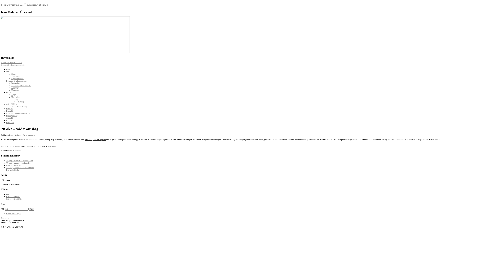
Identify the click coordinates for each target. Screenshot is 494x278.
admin (32, 135)
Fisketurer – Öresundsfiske (24, 5)
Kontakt (9, 111)
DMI (8, 194)
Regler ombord (17, 78)
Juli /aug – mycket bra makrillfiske (20, 168)
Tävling (14, 99)
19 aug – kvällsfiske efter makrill (19, 161)
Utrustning (15, 97)
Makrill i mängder (13, 165)
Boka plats (15, 83)
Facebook (10, 122)
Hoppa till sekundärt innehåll (12, 65)
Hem (8, 69)
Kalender (15, 90)
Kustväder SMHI (13, 197)
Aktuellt (9, 118)
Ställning (20, 102)
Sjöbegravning (12, 116)
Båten (13, 74)
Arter (13, 95)
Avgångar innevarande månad (18, 113)
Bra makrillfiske (12, 170)
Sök (2, 209)
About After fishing (19, 106)
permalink (52, 146)
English (9, 120)
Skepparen (15, 76)
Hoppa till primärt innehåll (11, 63)
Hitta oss (9, 109)
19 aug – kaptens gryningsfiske (18, 163)
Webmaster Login (13, 214)
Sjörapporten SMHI (14, 199)
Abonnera (15, 88)
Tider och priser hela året (21, 85)
